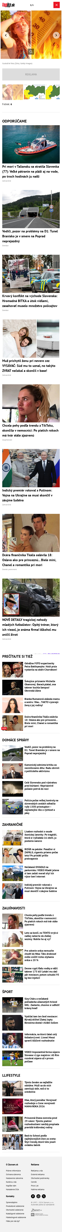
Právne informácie (13, 1170)
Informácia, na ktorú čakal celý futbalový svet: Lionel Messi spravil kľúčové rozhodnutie (41, 1037)
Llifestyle (11, 1075)
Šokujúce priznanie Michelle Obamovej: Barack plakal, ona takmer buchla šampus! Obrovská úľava (40, 686)
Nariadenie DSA (12, 1189)
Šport (7, 991)
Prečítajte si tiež (17, 656)
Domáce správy (15, 740)
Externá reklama (37, 1174)
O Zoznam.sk (12, 1164)
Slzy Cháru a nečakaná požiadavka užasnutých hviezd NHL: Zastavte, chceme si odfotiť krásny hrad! (42, 1003)
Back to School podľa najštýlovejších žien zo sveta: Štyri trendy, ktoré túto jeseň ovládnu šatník (40, 1140)
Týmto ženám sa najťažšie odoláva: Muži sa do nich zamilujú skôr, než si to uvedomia (38, 1087)
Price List (34, 1185)
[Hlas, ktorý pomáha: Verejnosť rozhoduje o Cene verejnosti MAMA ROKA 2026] (12, 1106)
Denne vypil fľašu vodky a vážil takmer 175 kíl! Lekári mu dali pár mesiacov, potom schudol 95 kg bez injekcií (42, 973)
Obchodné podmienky (40, 1178)
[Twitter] (44, 1196)
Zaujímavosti (13, 908)
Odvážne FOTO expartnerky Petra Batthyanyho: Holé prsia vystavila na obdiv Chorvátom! (41, 666)
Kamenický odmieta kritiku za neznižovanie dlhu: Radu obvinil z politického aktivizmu (42, 768)
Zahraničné (12, 824)
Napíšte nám (11, 1185)
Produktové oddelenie (15, 1206)
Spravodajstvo (11, 1202)
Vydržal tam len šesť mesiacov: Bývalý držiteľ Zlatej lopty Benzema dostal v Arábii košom (41, 1019)
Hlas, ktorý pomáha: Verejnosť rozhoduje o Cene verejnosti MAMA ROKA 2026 (40, 1103)
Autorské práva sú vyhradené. (43, 1204)
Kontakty (10, 1196)
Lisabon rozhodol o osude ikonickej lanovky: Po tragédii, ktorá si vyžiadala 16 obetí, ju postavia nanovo (41, 836)
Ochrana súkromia (13, 1174)
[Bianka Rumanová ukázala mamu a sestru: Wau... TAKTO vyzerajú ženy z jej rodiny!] (12, 705)
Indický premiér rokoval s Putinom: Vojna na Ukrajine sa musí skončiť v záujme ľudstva (41, 888)
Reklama (35, 1164)
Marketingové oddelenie (16, 1217)
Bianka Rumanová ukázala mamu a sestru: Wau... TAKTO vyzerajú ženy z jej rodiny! (42, 702)
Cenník (34, 1182)
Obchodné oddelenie (14, 1210)
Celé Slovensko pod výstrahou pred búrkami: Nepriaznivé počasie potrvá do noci (41, 786)
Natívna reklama (37, 1189)
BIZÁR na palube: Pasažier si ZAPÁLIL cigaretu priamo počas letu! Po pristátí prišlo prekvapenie (41, 854)
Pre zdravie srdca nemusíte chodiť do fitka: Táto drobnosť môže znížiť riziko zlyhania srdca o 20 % (40, 955)
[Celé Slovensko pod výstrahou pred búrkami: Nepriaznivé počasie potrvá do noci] (12, 789)
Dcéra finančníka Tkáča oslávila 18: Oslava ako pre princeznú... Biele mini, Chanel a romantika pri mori (41, 721)
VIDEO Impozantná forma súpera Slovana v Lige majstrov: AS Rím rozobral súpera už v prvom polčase (42, 1057)
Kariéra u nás (11, 1182)
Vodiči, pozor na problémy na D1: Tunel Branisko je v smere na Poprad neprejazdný (42, 750)
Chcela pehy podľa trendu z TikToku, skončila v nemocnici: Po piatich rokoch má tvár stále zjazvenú (41, 920)
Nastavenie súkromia (14, 1178)
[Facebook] (33, 1196)
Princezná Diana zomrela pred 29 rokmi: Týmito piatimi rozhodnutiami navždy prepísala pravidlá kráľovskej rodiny (42, 1122)
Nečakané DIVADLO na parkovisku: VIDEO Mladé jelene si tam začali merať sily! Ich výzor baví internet (42, 872)
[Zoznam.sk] (36, 1210)
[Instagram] (38, 1196)
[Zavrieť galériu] (56, 5)
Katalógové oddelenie (15, 1213)
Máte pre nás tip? (13, 1221)
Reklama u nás (37, 1170)
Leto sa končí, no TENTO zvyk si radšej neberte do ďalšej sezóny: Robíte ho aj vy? (41, 936)
